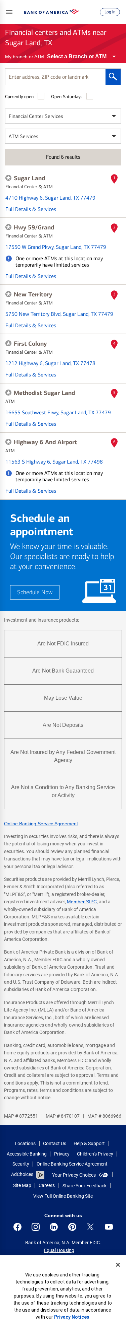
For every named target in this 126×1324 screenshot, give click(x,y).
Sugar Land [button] (29, 178)
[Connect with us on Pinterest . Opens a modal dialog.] (72, 1227)
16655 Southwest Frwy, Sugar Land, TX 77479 (58, 412)
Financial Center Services (36, 116)
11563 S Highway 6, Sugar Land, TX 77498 (54, 462)
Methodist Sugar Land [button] (44, 393)
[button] (9, 12)
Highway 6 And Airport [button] (45, 442)
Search (113, 77)
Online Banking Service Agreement (41, 823)
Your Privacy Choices (74, 1175)
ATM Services (23, 136)
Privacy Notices (71, 1317)
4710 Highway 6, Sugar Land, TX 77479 (50, 198)
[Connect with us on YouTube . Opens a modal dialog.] (109, 1227)
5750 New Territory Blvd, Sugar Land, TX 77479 (59, 314)
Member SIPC (82, 901)
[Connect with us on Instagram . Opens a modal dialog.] (36, 1227)
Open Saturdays (66, 96)
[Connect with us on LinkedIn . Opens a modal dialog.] (54, 1227)
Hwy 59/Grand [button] (34, 227)
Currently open (19, 96)
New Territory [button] (33, 294)
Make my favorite (8, 178)
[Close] (118, 1264)
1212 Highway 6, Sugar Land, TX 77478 (50, 363)
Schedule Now (34, 592)
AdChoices (22, 1174)
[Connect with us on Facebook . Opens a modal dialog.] (17, 1227)
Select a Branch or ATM (77, 56)
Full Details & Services (30, 209)
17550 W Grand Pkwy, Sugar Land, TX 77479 (55, 247)
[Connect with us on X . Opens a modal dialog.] (90, 1227)
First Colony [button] (30, 343)
